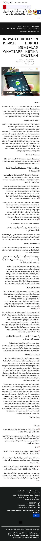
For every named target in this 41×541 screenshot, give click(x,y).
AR (15, 2)
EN (18, 2)
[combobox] (18, 7)
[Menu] (20, 17)
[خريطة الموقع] (4, 2)
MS (20, 2)
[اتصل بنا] (11, 2)
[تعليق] (7, 2)
